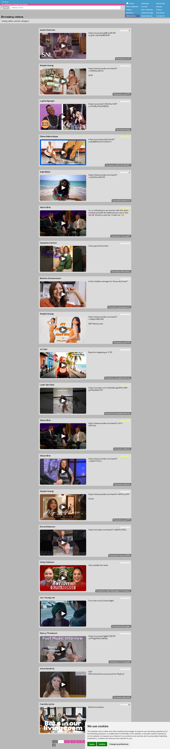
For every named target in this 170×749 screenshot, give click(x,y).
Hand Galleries (146, 16)
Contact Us (160, 16)
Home (131, 3)
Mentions (129, 13)
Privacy (159, 9)
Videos (128, 9)
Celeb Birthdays (147, 13)
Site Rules (145, 3)
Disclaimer (160, 13)
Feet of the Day (147, 9)
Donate (159, 6)
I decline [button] (102, 744)
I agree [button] (91, 744)
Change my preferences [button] (118, 744)
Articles (144, 6)
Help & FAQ (160, 3)
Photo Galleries (132, 6)
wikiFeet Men (131, 16)
